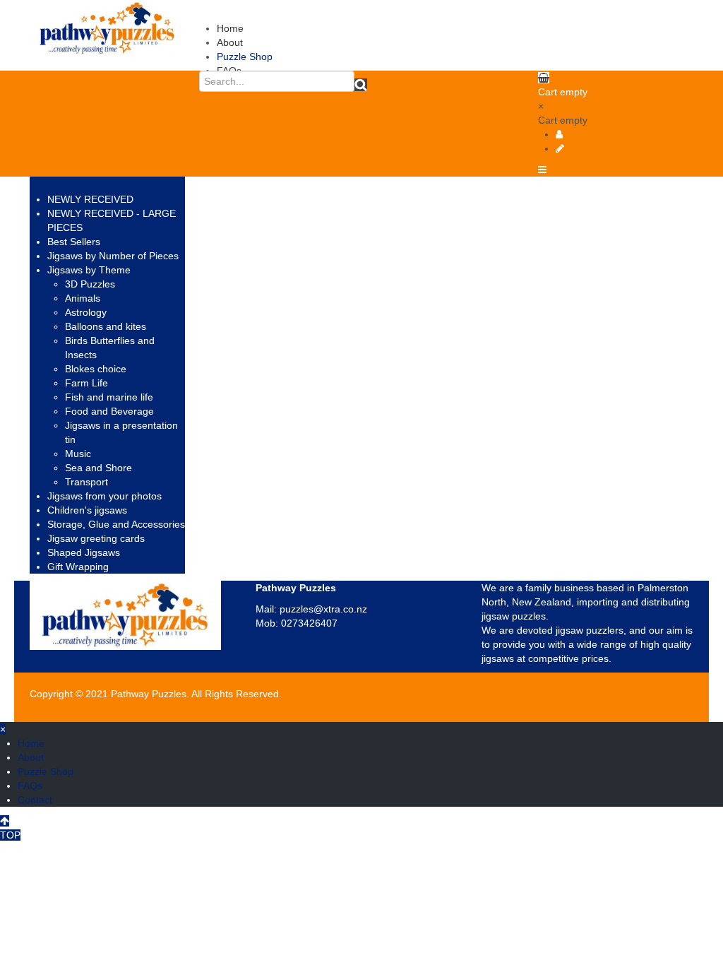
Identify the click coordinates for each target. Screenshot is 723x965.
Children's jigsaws (87, 510)
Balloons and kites (105, 326)
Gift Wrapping (78, 566)
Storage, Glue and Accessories (116, 524)
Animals (82, 298)
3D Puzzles (90, 284)
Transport (86, 481)
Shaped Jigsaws (83, 552)
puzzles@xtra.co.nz (323, 609)
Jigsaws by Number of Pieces (113, 255)
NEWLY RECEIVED (90, 199)
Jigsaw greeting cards (96, 538)
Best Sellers (73, 241)
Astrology (86, 312)
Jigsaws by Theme (89, 270)
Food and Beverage (109, 411)
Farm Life (86, 383)
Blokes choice (95, 368)
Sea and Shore (98, 467)
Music (78, 453)
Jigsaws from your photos (104, 496)
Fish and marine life (109, 397)
